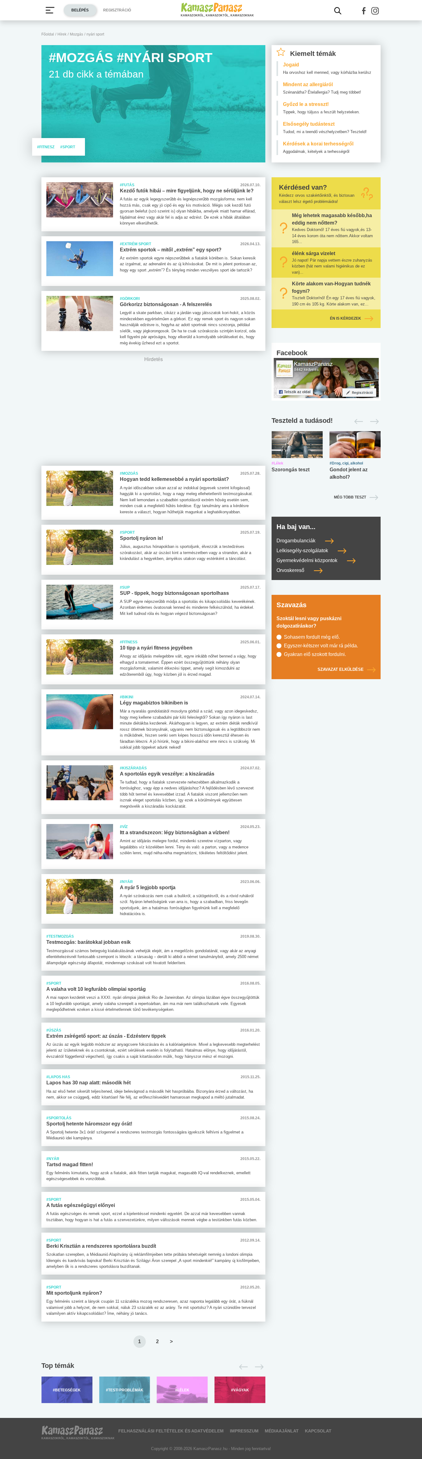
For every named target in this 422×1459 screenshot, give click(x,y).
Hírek (61, 34)
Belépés (80, 10)
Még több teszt (350, 497)
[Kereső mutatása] (338, 11)
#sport (67, 147)
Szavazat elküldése (341, 669)
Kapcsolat (318, 1430)
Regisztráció (117, 10)
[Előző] (242, 1367)
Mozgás (76, 34)
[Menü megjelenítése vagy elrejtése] (50, 10)
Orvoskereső (291, 570)
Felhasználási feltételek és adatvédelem (171, 1430)
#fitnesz (46, 147)
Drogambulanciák (296, 540)
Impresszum (244, 1430)
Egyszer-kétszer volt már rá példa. (321, 645)
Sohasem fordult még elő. (312, 637)
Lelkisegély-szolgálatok (302, 550)
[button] (363, 11)
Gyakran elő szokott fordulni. (315, 654)
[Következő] (257, 1367)
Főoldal (47, 34)
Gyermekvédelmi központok (307, 560)
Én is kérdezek (345, 318)
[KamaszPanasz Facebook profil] (326, 377)
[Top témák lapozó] (153, 1367)
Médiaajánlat (282, 1430)
